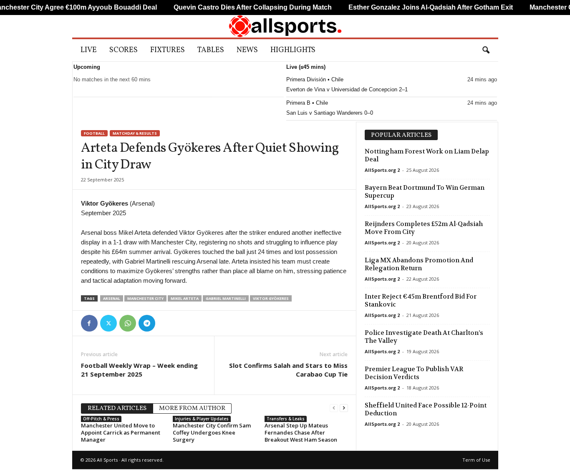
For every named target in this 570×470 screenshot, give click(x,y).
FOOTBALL (94, 133)
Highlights (292, 50)
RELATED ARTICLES (117, 408)
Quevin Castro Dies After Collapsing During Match (241, 7)
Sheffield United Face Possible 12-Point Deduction (426, 409)
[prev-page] (334, 407)
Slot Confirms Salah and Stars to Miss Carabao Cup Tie (288, 369)
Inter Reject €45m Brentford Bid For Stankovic (421, 300)
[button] (486, 50)
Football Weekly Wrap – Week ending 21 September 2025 (139, 369)
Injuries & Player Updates (202, 419)
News (247, 50)
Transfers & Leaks (286, 419)
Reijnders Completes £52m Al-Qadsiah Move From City (424, 228)
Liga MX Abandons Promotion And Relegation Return (419, 264)
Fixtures (167, 50)
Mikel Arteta (185, 298)
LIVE (89, 50)
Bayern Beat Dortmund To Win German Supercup (424, 191)
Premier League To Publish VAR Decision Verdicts (414, 373)
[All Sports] (285, 26)
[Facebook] (89, 323)
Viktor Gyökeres (271, 298)
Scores (123, 50)
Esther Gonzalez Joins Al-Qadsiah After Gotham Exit (419, 7)
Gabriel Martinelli (226, 298)
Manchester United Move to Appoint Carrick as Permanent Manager (120, 432)
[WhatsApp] (127, 323)
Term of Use (476, 460)
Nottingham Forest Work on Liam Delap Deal (427, 155)
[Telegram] (147, 323)
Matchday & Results (135, 133)
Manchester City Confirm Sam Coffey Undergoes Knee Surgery (212, 432)
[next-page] (344, 407)
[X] (108, 323)
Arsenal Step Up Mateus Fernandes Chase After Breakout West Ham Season (301, 432)
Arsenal (111, 298)
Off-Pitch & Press (101, 419)
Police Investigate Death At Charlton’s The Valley (424, 337)
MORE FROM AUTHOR (192, 408)
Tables (210, 50)
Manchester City (145, 298)
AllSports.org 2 (382, 170)
